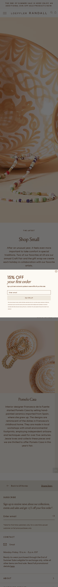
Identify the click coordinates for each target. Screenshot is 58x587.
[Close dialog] (56, 271)
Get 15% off (29, 298)
